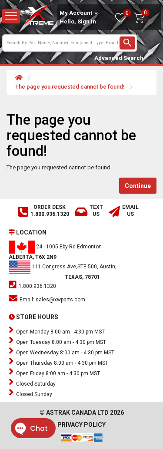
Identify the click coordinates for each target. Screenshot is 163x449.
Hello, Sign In (78, 21)
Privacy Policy (81, 424)
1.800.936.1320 (36, 286)
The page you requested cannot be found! (70, 86)
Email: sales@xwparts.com (51, 300)
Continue (138, 185)
